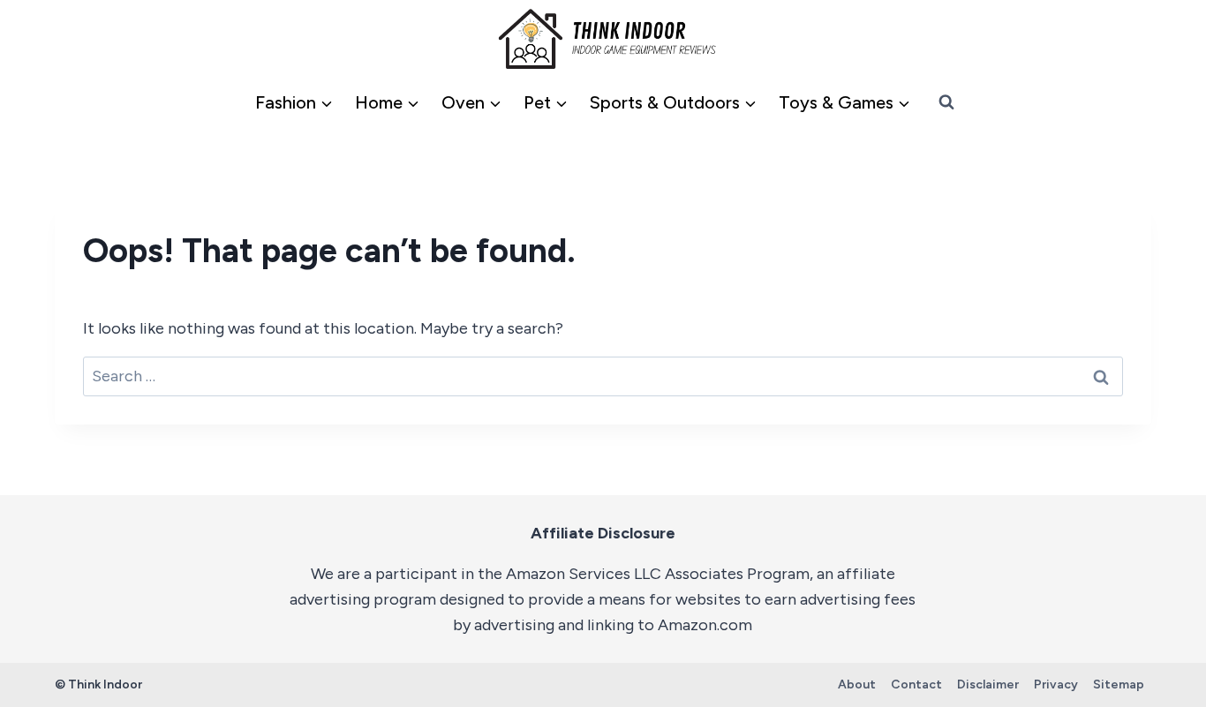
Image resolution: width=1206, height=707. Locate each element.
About (857, 684)
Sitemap (1118, 684)
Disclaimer (988, 684)
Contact (916, 684)
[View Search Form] (946, 102)
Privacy (1056, 684)
